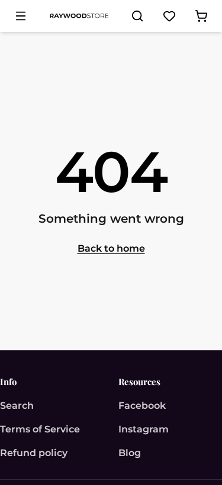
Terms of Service (40, 429)
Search (17, 405)
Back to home (111, 248)
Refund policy (33, 452)
